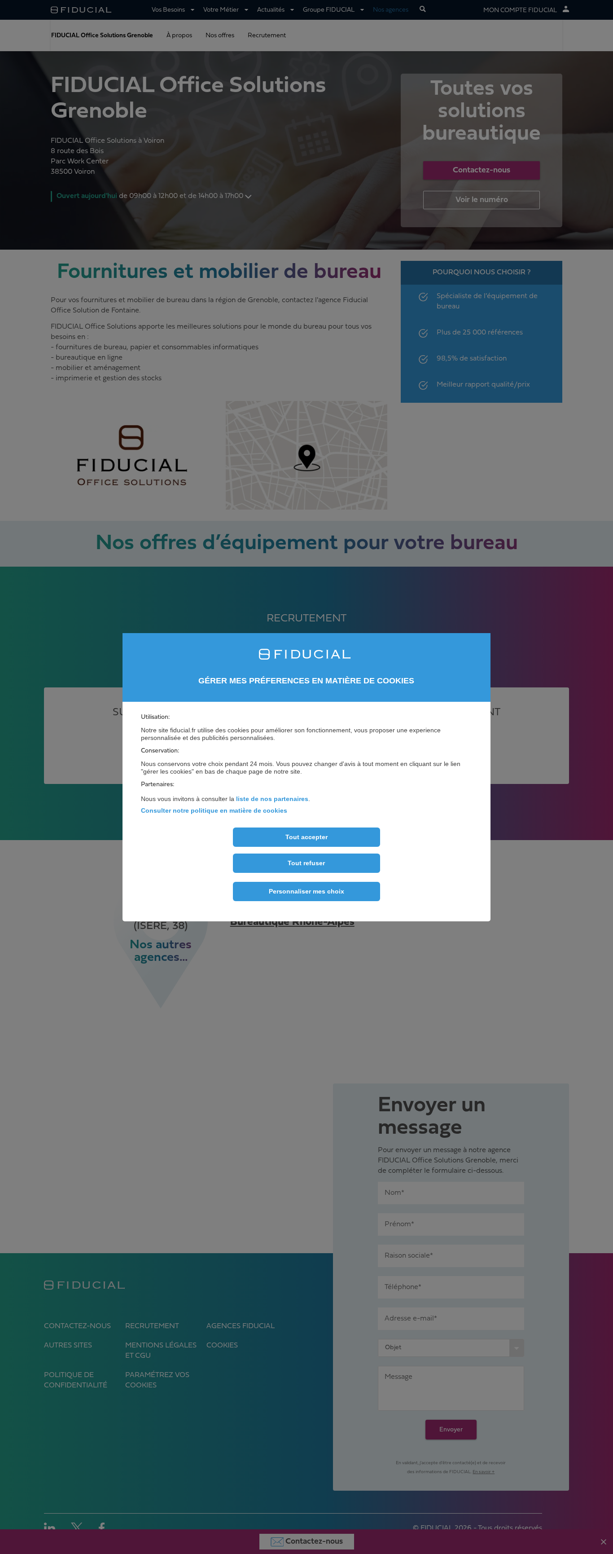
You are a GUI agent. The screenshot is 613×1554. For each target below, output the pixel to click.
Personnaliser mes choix (306, 891)
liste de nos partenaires (272, 798)
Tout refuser (306, 863)
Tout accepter (306, 837)
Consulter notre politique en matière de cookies (214, 810)
